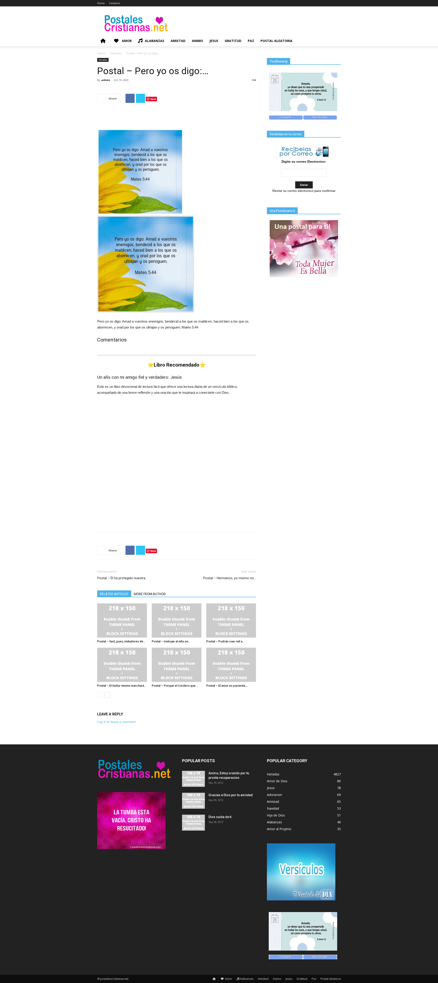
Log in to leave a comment (116, 722)
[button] (335, 41)
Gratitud (233, 41)
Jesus (213, 41)
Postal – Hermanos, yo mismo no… (229, 578)
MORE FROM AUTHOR (150, 594)
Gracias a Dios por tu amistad (231, 795)
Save (153, 99)
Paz (251, 41)
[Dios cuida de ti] (193, 823)
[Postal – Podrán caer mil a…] (231, 620)
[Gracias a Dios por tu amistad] (193, 801)
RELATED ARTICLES (114, 594)
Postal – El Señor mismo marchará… (121, 685)
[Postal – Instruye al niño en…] (176, 620)
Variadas (116, 53)
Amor (126, 41)
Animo (197, 41)
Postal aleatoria (276, 41)
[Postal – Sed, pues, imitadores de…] (122, 620)
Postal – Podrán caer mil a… (225, 641)
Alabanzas (154, 41)
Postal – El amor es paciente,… (227, 685)
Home (101, 3)
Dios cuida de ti (220, 817)
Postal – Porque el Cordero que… (175, 685)
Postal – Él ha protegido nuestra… (122, 578)
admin (105, 80)
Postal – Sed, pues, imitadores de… (121, 641)
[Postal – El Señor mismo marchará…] (122, 665)
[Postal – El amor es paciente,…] (231, 665)
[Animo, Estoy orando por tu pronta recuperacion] (193, 779)
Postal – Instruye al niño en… (171, 641)
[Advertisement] (176, 118)
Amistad (178, 41)
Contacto (114, 3)
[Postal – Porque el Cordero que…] (176, 665)
